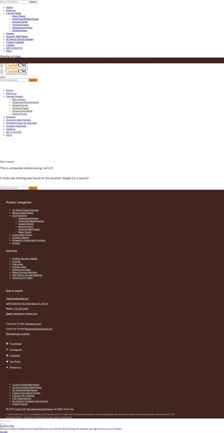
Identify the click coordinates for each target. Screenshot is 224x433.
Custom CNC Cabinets (23, 395)
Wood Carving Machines (24, 272)
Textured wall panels (29, 229)
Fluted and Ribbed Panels (25, 18)
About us (11, 10)
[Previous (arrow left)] (1, 423)
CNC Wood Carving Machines (27, 275)
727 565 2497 (21, 308)
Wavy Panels (18, 15)
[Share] (4, 420)
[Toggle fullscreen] (7, 420)
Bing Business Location (18, 333)
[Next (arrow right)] (4, 423)
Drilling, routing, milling (24, 258)
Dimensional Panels (22, 27)
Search (33, 2)
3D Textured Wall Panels (24, 390)
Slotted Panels (19, 30)
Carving (16, 261)
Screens (10, 33)
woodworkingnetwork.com (38, 328)
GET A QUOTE (14, 47)
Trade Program (20, 403)
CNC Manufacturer (22, 398)
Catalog (10, 44)
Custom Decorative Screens (26, 392)
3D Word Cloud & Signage (19, 39)
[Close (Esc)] (1, 420)
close (17, 56)
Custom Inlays (19, 266)
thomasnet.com (33, 323)
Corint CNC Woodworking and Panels (33, 409)
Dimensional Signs (21, 269)
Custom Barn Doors (22, 234)
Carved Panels (13, 13)
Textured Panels (20, 24)
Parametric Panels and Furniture (28, 240)
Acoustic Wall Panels (17, 36)
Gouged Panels (20, 21)
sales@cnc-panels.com (21, 313)
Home (9, 7)
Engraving (17, 264)
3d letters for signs (22, 277)
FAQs (9, 50)
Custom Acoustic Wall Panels (27, 387)
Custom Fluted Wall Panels (25, 384)
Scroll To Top (7, 425)
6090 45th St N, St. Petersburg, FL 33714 (27, 303)
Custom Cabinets (15, 42)
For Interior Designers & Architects (30, 401)
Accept (4, 431)
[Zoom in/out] (10, 420)
